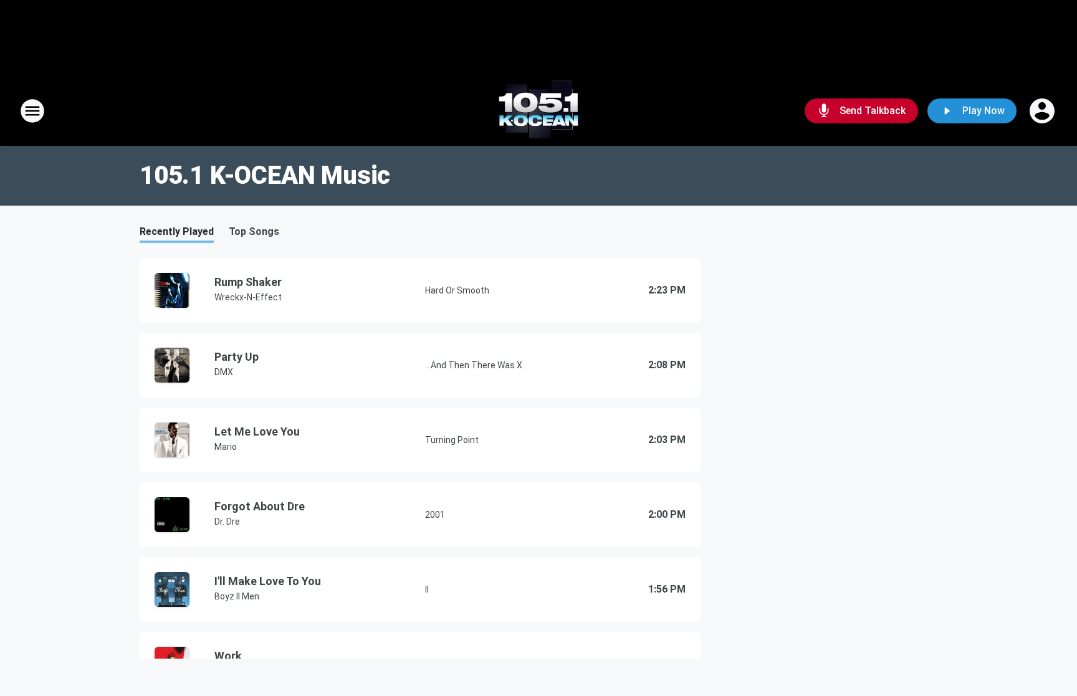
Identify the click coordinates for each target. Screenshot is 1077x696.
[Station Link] (538, 111)
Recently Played (177, 231)
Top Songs (254, 231)
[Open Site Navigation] (32, 110)
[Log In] (1043, 110)
